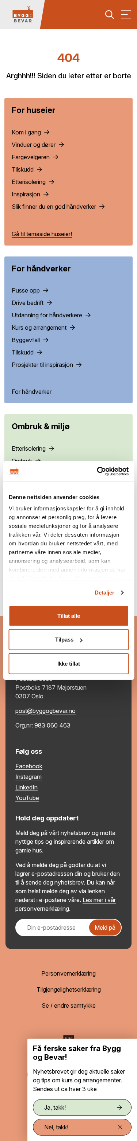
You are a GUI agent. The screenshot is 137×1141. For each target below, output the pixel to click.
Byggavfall (26, 340)
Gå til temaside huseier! (42, 234)
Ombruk (23, 460)
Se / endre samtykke (69, 1005)
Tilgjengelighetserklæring (69, 989)
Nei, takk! (56, 1127)
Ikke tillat (68, 663)
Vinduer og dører (34, 144)
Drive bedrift (28, 302)
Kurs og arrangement (40, 327)
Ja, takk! (55, 1107)
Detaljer (105, 592)
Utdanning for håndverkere (48, 315)
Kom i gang (27, 132)
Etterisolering (29, 181)
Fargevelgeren (31, 157)
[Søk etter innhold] (109, 14)
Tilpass (64, 639)
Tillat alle (68, 615)
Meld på (105, 927)
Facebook (28, 766)
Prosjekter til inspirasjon (43, 364)
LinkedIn (26, 787)
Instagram (28, 776)
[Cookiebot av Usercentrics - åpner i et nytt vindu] (97, 471)
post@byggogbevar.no (45, 710)
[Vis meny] (126, 14)
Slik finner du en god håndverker (55, 206)
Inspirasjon (27, 194)
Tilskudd (23, 169)
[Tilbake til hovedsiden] (22, 14)
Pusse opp (26, 290)
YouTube (27, 797)
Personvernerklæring (68, 973)
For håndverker (32, 391)
